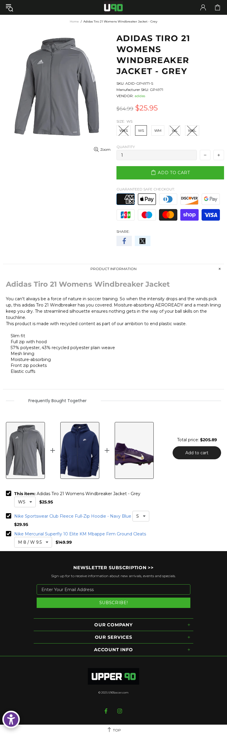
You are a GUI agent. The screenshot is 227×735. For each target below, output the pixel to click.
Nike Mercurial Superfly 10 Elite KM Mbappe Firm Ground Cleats (80, 534)
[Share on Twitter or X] (142, 241)
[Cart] (217, 7)
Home (74, 21)
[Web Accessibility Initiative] (11, 719)
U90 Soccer (113, 7)
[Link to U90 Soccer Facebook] (106, 711)
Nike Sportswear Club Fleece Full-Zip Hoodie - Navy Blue (72, 516)
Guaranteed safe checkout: (145, 189)
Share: (123, 231)
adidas (139, 96)
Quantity (125, 147)
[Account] (203, 7)
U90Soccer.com (118, 692)
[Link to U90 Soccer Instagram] (119, 711)
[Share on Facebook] (124, 241)
